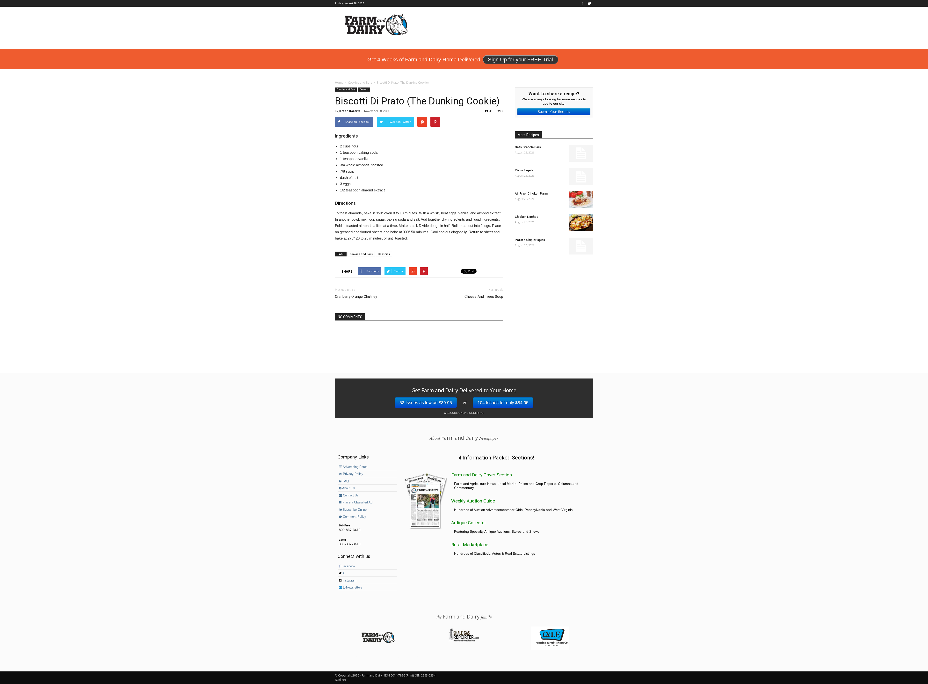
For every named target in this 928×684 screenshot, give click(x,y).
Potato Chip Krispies (530, 240)
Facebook (348, 566)
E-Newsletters (352, 587)
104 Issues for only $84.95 (503, 402)
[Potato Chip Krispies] (581, 246)
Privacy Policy (352, 474)
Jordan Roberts (349, 111)
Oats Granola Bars (528, 147)
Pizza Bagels (524, 170)
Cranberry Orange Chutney (356, 296)
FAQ (345, 481)
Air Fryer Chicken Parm (531, 193)
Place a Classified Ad (356, 502)
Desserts (364, 89)
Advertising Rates (355, 467)
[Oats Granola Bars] (581, 153)
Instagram (348, 580)
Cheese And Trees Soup (483, 296)
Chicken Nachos (526, 216)
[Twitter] (589, 3)
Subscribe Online (354, 509)
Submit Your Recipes (554, 111)
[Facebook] (582, 3)
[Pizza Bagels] (581, 176)
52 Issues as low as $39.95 (425, 402)
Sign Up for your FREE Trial (520, 60)
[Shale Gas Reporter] (464, 641)
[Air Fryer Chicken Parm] (581, 199)
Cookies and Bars (345, 89)
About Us (348, 488)
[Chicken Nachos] (581, 222)
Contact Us (350, 495)
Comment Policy (354, 516)
